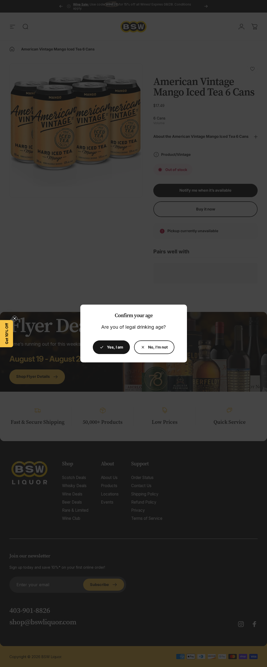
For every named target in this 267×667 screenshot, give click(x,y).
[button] (6, 333)
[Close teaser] (14, 318)
